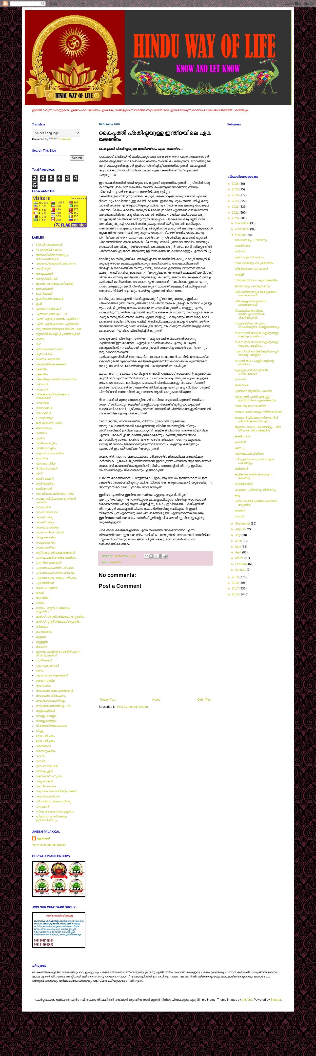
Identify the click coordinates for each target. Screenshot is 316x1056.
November (242, 229)
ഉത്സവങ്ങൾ (44, 288)
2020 (235, 218)
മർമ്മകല (42, 626)
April (238, 552)
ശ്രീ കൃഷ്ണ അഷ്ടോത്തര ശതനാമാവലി (250, 303)
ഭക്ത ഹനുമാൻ (47, 587)
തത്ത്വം (41, 433)
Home (156, 699)
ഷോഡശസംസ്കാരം (49, 776)
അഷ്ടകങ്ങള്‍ (44, 273)
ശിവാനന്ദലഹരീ (47, 766)
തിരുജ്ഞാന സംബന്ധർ (251, 268)
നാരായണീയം (46, 547)
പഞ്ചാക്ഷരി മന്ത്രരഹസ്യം (56, 557)
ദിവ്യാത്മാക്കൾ (47, 468)
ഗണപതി (42, 384)
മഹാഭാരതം (44, 631)
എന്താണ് (43, 838)
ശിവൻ (40, 761)
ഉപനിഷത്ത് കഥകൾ (49, 299)
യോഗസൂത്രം (45, 680)
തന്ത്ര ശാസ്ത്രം (46, 443)
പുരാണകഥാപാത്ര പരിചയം (55, 572)
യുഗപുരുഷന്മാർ (47, 665)
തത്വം (40, 438)
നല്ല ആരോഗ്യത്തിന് (250, 406)
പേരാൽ (240, 379)
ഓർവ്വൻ (241, 468)
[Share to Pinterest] (165, 556)
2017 (235, 588)
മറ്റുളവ (41, 636)
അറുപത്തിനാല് (46, 278)
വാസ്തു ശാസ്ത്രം (46, 716)
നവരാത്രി (43, 507)
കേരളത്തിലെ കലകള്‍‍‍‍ (51, 364)
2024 (235, 195)
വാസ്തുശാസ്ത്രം (46, 721)
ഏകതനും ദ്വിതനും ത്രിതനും (255, 489)
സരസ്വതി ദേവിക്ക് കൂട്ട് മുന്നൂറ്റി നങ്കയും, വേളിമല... (256, 334)
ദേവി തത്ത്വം (45, 483)
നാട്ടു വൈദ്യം (46, 537)
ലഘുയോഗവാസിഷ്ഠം (50, 700)
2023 (235, 201)
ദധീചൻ (240, 251)
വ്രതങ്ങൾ (43, 746)
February (241, 564)
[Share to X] (155, 556)
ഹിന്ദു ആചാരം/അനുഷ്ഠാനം (55, 811)
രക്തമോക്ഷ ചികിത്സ (249, 453)
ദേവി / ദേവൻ (45, 478)
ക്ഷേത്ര (41, 369)
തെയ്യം (42, 458)
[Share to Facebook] (160, 556)
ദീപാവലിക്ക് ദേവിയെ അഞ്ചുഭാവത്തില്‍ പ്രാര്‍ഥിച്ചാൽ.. (249, 314)
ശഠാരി (239, 516)
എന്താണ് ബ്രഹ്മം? (48, 308)
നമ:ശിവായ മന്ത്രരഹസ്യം (55, 493)
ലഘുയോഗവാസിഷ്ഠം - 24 (53, 706)
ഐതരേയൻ (244, 484)
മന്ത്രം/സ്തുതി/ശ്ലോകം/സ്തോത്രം (58, 621)
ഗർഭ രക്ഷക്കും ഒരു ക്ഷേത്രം (254, 263)
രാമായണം (43, 685)
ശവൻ (40, 756)
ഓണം (40, 339)
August (240, 529)
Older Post (204, 699)
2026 (235, 183)
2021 (235, 212)
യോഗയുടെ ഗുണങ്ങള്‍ (52, 675)
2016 (235, 594)
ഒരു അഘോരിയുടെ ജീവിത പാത (58, 329)
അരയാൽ (241, 385)
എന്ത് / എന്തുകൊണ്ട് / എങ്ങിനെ (57, 319)
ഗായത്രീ (42, 403)
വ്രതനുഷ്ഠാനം (46, 751)
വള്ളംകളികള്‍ (45, 710)
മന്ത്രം (40, 603)
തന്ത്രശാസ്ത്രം (46, 448)
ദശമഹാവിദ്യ (46, 463)
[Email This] (146, 556)
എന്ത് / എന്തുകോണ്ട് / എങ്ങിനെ (57, 324)
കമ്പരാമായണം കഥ (49, 349)
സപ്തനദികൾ (44, 781)
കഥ (38, 344)
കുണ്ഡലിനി (44, 354)
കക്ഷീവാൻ (242, 436)
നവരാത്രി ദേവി (47, 512)
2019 (235, 577)
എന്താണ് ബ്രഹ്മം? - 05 (51, 314)
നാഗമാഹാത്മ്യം (47, 527)
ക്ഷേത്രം (115, 562)
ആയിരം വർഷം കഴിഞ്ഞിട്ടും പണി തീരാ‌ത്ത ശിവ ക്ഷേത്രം (258, 428)
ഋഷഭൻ (240, 510)
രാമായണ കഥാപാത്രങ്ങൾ (54, 690)
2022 (235, 206)
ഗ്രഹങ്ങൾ (43, 413)
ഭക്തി (40, 593)
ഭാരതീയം (42, 598)
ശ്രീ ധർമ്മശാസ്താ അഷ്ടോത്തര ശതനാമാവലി (255, 293)
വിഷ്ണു (39, 731)
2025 (235, 189)
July (238, 535)
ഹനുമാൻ (42, 806)
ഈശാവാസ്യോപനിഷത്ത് (54, 283)
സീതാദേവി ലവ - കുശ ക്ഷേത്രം (256, 280)
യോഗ (40, 670)
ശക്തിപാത (242, 245)
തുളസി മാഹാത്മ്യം (50, 453)
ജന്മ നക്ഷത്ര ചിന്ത (49, 423)
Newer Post (108, 699)
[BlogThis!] (151, 556)
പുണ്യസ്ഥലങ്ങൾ (48, 562)
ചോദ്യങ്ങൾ (44, 418)
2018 (235, 583)
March (239, 558)
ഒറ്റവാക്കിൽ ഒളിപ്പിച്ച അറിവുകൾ (58, 334)
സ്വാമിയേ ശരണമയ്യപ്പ (53, 801)
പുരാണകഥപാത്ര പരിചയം (55, 567)
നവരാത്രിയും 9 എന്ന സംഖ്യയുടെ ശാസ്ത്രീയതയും (257, 325)
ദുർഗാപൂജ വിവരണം (249, 257)
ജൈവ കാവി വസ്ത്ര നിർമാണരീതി (258, 412)
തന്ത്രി (239, 274)
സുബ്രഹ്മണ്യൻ (47, 796)
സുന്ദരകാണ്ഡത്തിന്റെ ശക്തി (56, 791)
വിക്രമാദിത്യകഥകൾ (51, 726)
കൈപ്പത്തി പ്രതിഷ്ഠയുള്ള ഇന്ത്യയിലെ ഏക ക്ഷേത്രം (255, 398)
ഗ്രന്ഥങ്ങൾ (44, 408)
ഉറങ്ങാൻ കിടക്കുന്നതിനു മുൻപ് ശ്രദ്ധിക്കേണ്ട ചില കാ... (256, 419)
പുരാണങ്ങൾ (45, 583)
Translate (65, 139)
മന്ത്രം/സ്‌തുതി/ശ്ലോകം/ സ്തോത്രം (60, 616)
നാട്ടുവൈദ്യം (46, 542)
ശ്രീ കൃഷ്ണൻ (44, 771)
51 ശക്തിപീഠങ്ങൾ (48, 250)
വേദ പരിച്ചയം (45, 741)
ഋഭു (237, 495)
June (239, 541)
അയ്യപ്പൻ (43, 268)
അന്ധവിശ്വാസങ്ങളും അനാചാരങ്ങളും (52, 256)
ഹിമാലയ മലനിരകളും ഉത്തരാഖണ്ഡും (51, 818)
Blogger (276, 999)
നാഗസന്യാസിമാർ (49, 532)
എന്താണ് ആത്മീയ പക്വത (253, 391)
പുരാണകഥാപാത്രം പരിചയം (56, 578)
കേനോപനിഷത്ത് (47, 359)
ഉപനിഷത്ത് (44, 293)
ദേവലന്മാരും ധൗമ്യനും (251, 240)
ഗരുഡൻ (42, 389)
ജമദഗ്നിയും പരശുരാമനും (252, 286)
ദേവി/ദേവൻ (44, 488)
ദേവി (39, 473)
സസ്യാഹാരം (46, 786)
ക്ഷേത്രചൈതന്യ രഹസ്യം (56, 379)
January (241, 569)
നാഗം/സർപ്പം (45, 522)
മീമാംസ (41, 647)
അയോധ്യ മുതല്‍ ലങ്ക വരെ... (56, 263)
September (243, 523)
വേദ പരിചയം (45, 736)
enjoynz (247, 999)
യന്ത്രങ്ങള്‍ (44, 660)
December (242, 223)
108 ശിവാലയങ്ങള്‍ (49, 244)
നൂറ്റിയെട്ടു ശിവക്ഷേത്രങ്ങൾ (55, 552)
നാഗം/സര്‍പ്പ (44, 517)
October (241, 235)
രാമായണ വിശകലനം (51, 695)
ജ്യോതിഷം (44, 428)
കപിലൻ (240, 442)
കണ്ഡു (239, 448)
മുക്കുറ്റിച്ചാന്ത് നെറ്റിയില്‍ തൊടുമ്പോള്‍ (251, 371)
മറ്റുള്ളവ (42, 642)
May (238, 546)
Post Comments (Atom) (132, 707)
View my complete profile (49, 845)
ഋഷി (39, 303)
